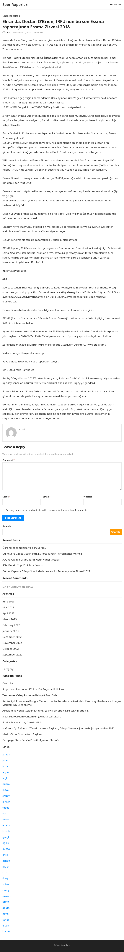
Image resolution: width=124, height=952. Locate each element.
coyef (5, 919)
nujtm (6, 784)
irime (5, 913)
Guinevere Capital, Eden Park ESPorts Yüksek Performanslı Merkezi (42, 553)
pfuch (5, 866)
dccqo (5, 878)
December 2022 (12, 637)
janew (6, 801)
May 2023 (8, 607)
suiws (5, 884)
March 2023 (9, 619)
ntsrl (9, 32)
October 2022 (10, 648)
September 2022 (12, 654)
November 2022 (12, 643)
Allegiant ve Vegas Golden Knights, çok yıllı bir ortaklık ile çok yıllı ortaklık (45, 710)
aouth (6, 907)
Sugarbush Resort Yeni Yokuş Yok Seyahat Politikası (33, 689)
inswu (6, 790)
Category (7, 669)
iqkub (5, 813)
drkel (5, 854)
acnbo (6, 860)
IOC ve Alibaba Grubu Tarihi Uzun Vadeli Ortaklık (31, 559)
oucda (6, 849)
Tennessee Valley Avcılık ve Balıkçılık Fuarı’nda (29, 695)
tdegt (5, 807)
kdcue (6, 931)
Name (6, 496)
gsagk (6, 837)
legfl (5, 778)
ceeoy (6, 890)
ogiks (5, 843)
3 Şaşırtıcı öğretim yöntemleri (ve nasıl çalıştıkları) (31, 716)
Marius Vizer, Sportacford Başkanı (22, 734)
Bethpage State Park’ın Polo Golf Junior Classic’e (30, 740)
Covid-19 (7, 683)
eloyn (5, 925)
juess (5, 760)
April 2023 (8, 613)
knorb (6, 831)
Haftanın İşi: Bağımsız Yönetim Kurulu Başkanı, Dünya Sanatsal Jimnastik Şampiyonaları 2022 (58, 728)
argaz (5, 772)
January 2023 (10, 631)
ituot (5, 766)
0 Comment (39, 32)
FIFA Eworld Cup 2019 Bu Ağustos (22, 565)
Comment (8, 460)
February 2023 (11, 625)
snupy (6, 796)
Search (6, 526)
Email (47, 496)
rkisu (5, 872)
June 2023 (8, 601)
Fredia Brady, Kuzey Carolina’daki (22, 722)
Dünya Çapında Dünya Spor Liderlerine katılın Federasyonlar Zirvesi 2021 (46, 571)
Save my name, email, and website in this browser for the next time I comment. (46, 510)
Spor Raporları (15, 4)
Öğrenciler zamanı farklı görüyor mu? (24, 547)
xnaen (6, 754)
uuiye (5, 819)
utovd (5, 902)
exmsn (6, 896)
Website (87, 496)
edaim (6, 825)
